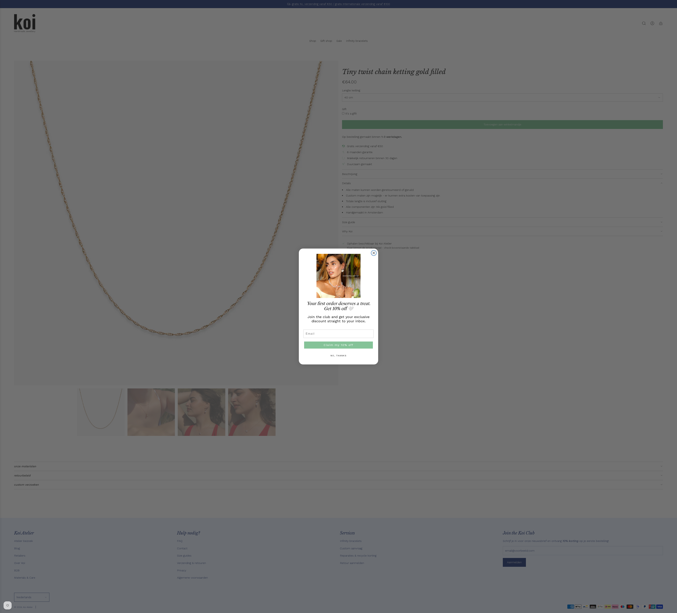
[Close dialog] (373, 253)
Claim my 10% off (338, 345)
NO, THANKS (339, 355)
